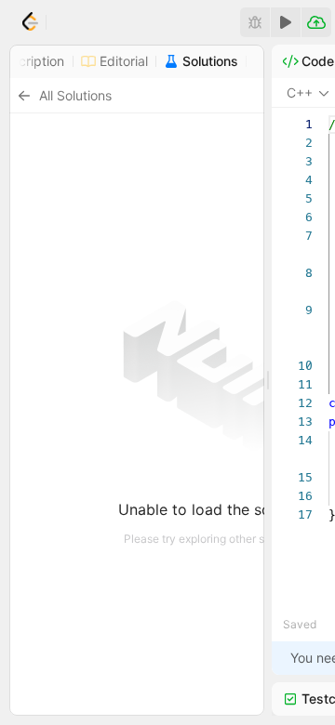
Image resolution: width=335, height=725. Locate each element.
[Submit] (316, 22)
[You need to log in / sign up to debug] (255, 22)
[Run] (286, 22)
